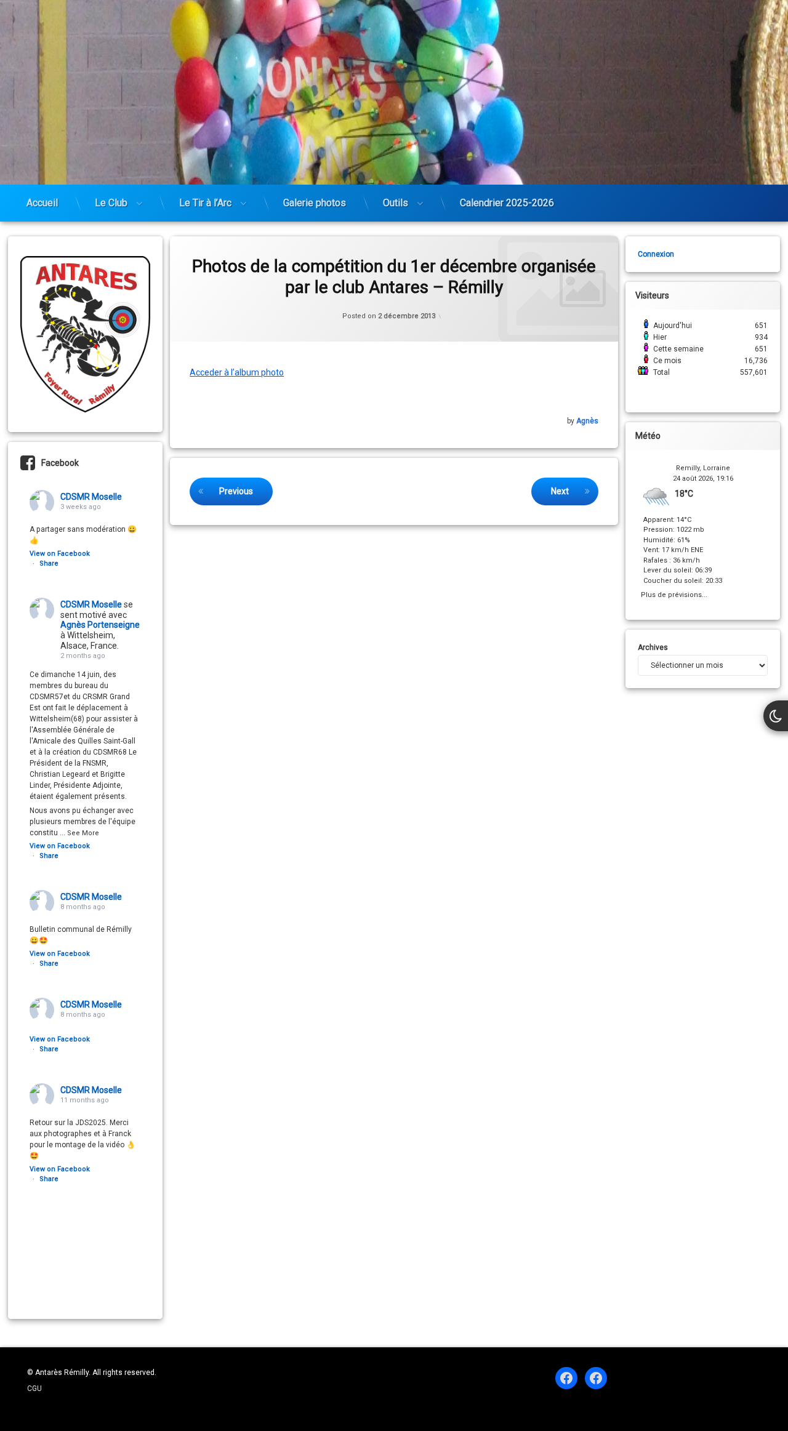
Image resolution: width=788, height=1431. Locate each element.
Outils (395, 203)
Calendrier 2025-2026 (507, 203)
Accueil (42, 203)
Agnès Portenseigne (100, 625)
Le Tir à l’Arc (205, 203)
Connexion (656, 254)
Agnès (587, 421)
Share (48, 563)
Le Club (111, 203)
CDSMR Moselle (91, 497)
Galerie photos (314, 203)
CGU (34, 1388)
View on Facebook (60, 554)
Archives (653, 647)
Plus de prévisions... (674, 593)
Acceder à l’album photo (237, 372)
